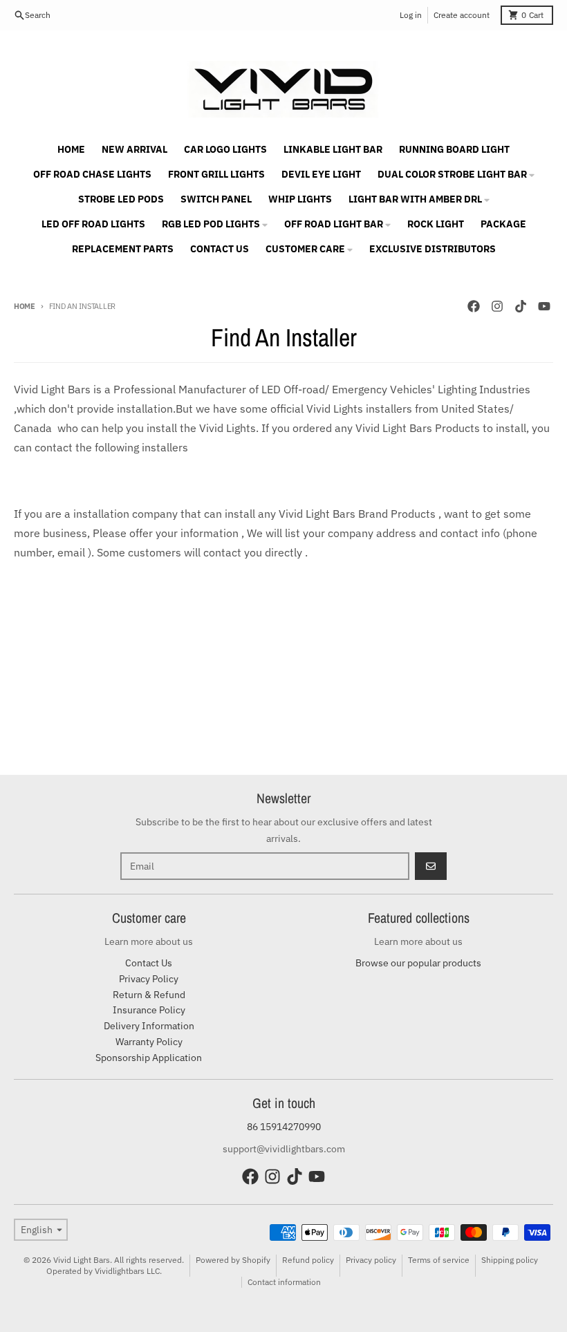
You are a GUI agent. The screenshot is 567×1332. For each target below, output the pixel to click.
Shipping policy (509, 1260)
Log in (411, 15)
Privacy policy (371, 1260)
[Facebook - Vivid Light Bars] (474, 306)
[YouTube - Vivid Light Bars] (544, 306)
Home (24, 306)
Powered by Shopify (233, 1260)
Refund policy (308, 1260)
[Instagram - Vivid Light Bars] (497, 306)
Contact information (284, 1282)
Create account (462, 15)
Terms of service (439, 1260)
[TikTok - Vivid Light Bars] (521, 306)
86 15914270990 (284, 1126)
